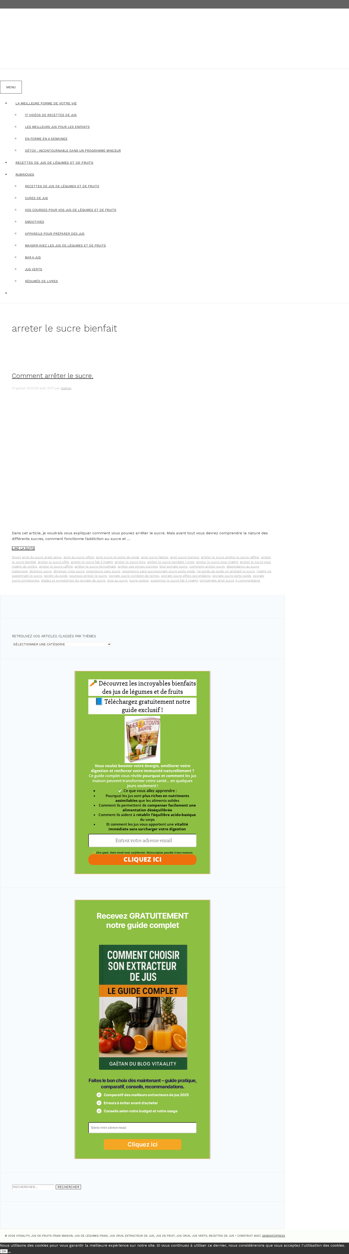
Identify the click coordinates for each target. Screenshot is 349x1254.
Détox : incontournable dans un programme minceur (73, 150)
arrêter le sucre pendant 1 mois (170, 562)
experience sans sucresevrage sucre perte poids (158, 571)
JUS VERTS (33, 269)
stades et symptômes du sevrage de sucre (73, 580)
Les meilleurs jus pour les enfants (57, 127)
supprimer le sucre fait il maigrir (174, 580)
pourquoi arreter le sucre (88, 576)
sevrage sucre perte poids (231, 576)
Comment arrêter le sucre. (52, 376)
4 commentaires (247, 580)
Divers (16, 557)
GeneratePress (273, 1235)
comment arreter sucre (207, 566)
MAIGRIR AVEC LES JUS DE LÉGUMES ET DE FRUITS (65, 245)
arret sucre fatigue (154, 557)
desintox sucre (40, 571)
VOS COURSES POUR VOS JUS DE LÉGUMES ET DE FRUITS (70, 210)
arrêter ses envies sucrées (138, 566)
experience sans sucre (103, 571)
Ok (4, 1251)
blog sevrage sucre (174, 566)
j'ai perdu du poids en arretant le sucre (226, 571)
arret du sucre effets (78, 557)
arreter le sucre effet (53, 562)
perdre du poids (56, 576)
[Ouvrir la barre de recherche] (6, 75)
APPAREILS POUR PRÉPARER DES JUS (55, 233)
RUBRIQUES (24, 174)
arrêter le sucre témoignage (95, 566)
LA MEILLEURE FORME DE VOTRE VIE (46, 103)
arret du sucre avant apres (42, 557)
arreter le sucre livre (130, 562)
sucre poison (139, 580)
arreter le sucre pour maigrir (217, 562)
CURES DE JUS (36, 198)
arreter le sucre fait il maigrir (92, 562)
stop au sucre (117, 580)
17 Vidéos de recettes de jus (51, 115)
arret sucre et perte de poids (117, 557)
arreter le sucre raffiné (56, 566)
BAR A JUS (33, 257)
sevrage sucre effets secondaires (186, 576)
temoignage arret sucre (217, 580)
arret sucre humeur (184, 557)
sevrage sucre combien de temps (134, 576)
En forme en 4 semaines (46, 139)
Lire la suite (23, 548)
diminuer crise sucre (69, 571)
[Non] (9, 1252)
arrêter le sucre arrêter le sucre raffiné (230, 557)
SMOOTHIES (34, 222)
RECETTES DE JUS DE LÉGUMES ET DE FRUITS (54, 162)
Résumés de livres (41, 281)
